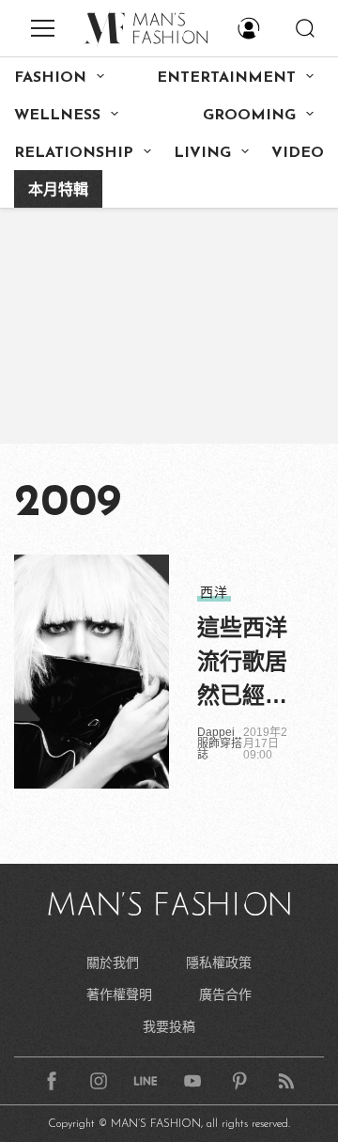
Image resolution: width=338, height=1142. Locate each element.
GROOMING (249, 115)
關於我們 (112, 962)
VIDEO (297, 153)
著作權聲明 (119, 994)
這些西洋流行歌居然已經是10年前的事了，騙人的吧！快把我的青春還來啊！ (243, 663)
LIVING (202, 153)
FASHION (50, 78)
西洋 (214, 592)
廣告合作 (225, 994)
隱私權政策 (219, 962)
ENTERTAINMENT (226, 78)
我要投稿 (169, 1026)
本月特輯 (58, 190)
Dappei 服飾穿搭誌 (219, 743)
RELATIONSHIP (73, 153)
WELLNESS (57, 115)
